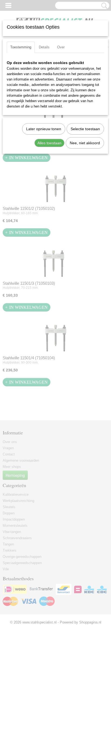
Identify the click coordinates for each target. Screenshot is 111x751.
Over (61, 47)
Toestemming (20, 47)
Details (44, 47)
